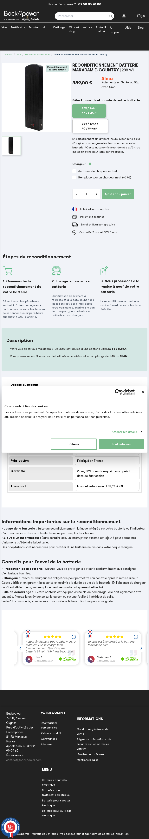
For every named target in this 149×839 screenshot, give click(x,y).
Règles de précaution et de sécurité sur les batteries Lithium (94, 744)
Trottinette (17, 27)
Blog (141, 27)
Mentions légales (87, 759)
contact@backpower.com (24, 760)
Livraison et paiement (91, 754)
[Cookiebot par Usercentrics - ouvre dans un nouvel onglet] (118, 392)
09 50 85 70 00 (89, 4)
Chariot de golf (74, 29)
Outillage (59, 27)
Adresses (46, 744)
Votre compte (53, 713)
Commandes (49, 738)
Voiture (87, 27)
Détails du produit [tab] (24, 385)
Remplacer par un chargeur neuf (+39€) (104, 177)
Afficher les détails (124, 431)
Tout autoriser (121, 444)
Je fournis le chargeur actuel (97, 171)
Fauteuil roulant (100, 29)
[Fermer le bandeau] (143, 392)
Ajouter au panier (118, 194)
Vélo (4, 27)
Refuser (73, 444)
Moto (45, 27)
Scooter (34, 27)
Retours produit (51, 733)
